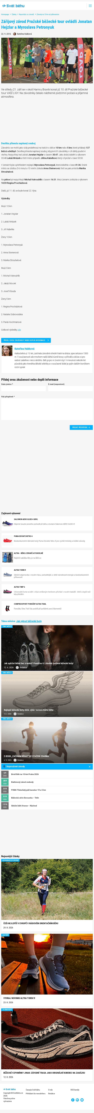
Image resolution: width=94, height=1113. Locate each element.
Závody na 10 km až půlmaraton (48, 14)
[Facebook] (73, 1100)
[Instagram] (77, 1100)
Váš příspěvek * (8, 397)
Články (14, 14)
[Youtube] (82, 1100)
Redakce (51, 1094)
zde (19, 330)
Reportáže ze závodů (26, 14)
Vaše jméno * (7, 384)
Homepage (5, 14)
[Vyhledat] (83, 5)
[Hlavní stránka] (12, 6)
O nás (50, 1090)
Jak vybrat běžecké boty (29, 621)
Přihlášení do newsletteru (35, 1094)
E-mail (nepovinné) (56, 384)
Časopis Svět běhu (33, 1090)
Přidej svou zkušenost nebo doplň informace (24, 340)
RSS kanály (75, 1090)
